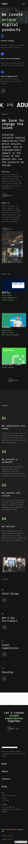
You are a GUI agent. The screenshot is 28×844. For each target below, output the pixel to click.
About (5, 771)
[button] (23, 4)
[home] (4, 4)
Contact (6, 778)
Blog (4, 786)
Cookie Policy (7, 839)
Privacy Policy (8, 835)
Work (4, 763)
